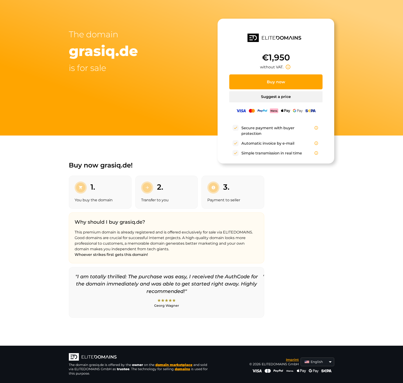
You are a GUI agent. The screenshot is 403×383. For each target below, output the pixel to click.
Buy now (276, 82)
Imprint (292, 360)
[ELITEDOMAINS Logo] (139, 357)
